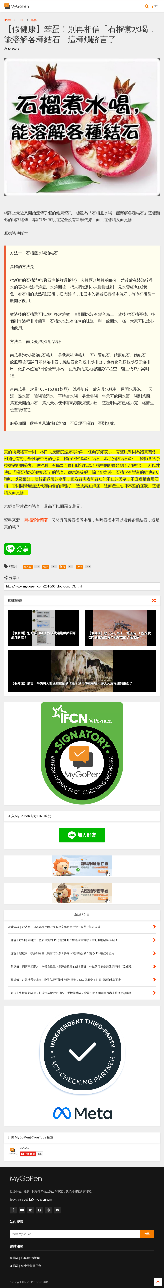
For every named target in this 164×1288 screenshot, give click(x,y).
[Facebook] (13, 1210)
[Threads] (48, 1210)
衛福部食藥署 (36, 520)
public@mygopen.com (38, 1199)
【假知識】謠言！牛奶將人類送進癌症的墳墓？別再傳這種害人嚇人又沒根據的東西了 (72, 683)
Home (8, 20)
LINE (21, 20)
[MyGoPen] (16, 8)
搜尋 (147, 1233)
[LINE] (39, 1210)
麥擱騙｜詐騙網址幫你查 (25, 1258)
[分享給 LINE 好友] (17, 549)
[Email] (57, 1210)
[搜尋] (147, 6)
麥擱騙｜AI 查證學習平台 (25, 1265)
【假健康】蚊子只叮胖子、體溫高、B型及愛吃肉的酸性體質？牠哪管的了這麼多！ (119, 635)
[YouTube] (22, 1210)
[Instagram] (30, 1210)
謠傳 (34, 20)
